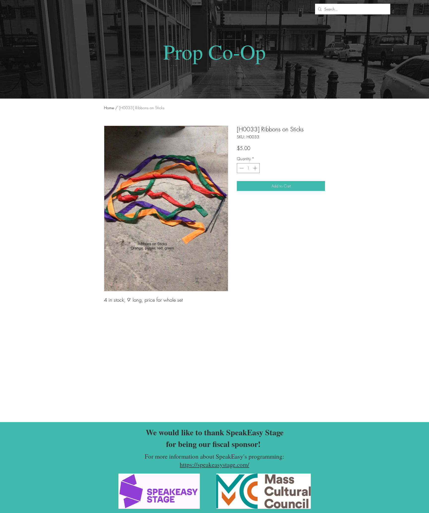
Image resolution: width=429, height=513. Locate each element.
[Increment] (255, 168)
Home (109, 107)
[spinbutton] (248, 168)
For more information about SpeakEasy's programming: (214, 456)
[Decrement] (241, 168)
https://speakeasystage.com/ (214, 464)
